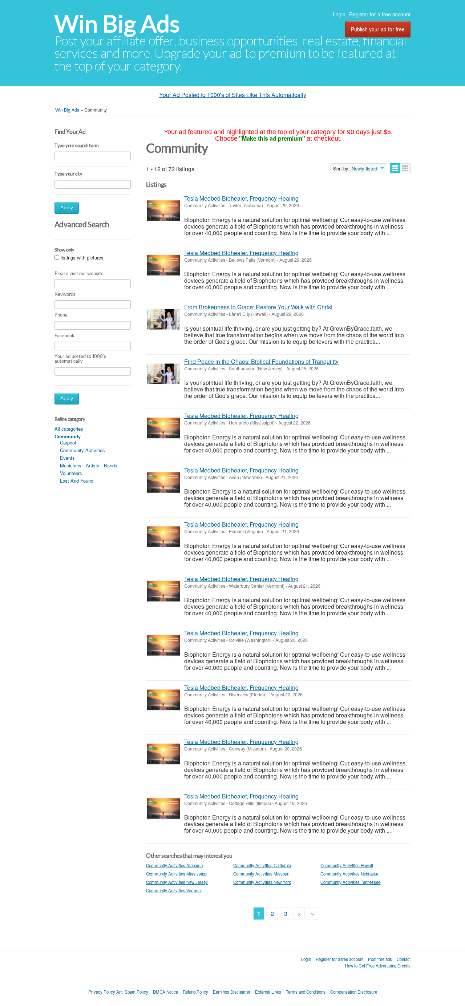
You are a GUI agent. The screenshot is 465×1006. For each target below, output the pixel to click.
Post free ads (380, 959)
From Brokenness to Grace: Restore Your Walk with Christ (258, 307)
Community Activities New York (262, 882)
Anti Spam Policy (132, 992)
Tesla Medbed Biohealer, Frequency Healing (241, 198)
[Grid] (405, 168)
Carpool (68, 442)
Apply (66, 207)
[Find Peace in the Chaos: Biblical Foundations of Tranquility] (163, 373)
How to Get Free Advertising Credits (378, 966)
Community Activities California (262, 865)
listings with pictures (82, 257)
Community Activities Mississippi (176, 874)
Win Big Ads (117, 24)
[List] (395, 168)
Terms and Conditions (306, 992)
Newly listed (364, 168)
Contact (404, 959)
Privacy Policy (101, 992)
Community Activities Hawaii (346, 865)
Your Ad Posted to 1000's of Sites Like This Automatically (232, 94)
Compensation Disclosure (353, 992)
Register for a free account (380, 14)
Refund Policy (195, 992)
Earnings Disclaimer (231, 992)
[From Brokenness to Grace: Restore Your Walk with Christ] (163, 319)
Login (339, 14)
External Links (268, 992)
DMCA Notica (165, 992)
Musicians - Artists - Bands (88, 465)
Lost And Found (76, 480)
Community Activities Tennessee (350, 882)
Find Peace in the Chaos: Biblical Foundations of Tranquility (261, 361)
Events (67, 457)
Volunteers (71, 473)
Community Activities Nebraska (349, 874)
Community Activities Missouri (261, 874)
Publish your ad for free (378, 29)
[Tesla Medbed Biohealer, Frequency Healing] (163, 210)
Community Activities (82, 450)
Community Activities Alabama (174, 865)
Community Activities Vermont (174, 890)
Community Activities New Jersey (177, 882)
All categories (68, 428)
